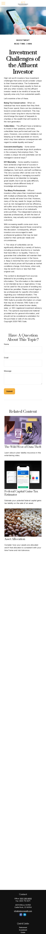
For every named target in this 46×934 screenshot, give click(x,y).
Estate (23, 932)
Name (6, 344)
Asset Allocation (14, 539)
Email (6, 357)
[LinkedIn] (24, 914)
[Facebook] (20, 914)
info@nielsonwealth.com (23, 911)
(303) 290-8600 (26, 899)
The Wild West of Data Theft (22, 447)
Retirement (23, 927)
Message (7, 371)
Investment (23, 930)
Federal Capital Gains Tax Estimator (21, 493)
